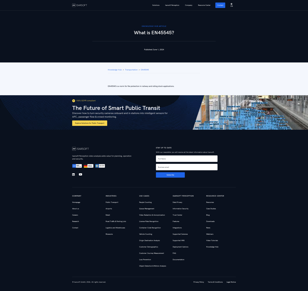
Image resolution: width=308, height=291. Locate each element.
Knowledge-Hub (212, 247)
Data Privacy (177, 202)
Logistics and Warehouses (115, 228)
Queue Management (146, 209)
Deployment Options (180, 247)
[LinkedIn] (74, 174)
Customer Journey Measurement (151, 253)
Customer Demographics (148, 247)
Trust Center (177, 215)
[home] (79, 5)
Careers (75, 215)
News (208, 228)
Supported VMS (179, 240)
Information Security (180, 209)
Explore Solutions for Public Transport (89, 123)
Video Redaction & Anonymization (152, 215)
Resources (210, 202)
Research (75, 221)
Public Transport (112, 202)
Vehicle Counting (145, 234)
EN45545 (145, 69)
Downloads (210, 221)
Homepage (76, 202)
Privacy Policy (198, 282)
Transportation (131, 69)
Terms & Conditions (215, 282)
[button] (155, 5)
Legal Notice (231, 282)
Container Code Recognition (150, 228)
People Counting (145, 202)
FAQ (174, 253)
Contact (220, 5)
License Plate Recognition (148, 221)
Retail (108, 215)
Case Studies (211, 209)
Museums (109, 234)
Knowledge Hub (115, 69)
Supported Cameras (180, 234)
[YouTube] (80, 175)
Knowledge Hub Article (154, 26)
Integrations (177, 228)
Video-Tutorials (212, 240)
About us (75, 209)
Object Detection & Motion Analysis (152, 266)
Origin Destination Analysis (149, 240)
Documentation (178, 259)
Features (176, 221)
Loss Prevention (145, 259)
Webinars (209, 234)
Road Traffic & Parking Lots (116, 221)
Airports (109, 209)
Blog (208, 215)
